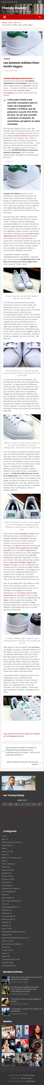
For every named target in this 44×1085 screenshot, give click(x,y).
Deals (4, 855)
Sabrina (25, 994)
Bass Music (6, 845)
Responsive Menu (40, 2)
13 (33, 811)
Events (4, 867)
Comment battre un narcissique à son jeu (26, 1000)
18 (22, 815)
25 (22, 818)
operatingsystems (9, 907)
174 (3, 836)
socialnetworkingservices (12, 932)
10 (16, 811)
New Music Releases (10, 901)
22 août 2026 (16, 982)
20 (34, 815)
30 (10, 822)
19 (28, 815)
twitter (4, 956)
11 (22, 811)
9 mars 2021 (8, 71)
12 (28, 811)
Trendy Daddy (14, 7)
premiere (5, 910)
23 (10, 818)
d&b (3, 848)
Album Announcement (11, 842)
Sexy (4, 929)
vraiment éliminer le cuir (23, 136)
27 (34, 818)
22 (5, 818)
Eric (15, 71)
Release (5, 922)
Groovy (5, 876)
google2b (5, 873)
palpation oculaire (27, 534)
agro (4, 839)
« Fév (4, 825)
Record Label (7, 919)
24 (16, 818)
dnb (3, 861)
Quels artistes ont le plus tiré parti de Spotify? (22, 763)
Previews (5, 913)
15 (4, 815)
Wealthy (5, 963)
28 (39, 818)
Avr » (9, 825)
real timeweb (7, 916)
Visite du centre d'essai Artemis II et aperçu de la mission (26, 978)
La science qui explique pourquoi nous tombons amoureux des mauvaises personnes (25, 989)
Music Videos (7, 898)
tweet (4, 953)
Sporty (4, 941)
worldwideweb (8, 966)
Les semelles (33, 647)
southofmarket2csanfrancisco (14, 938)
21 (39, 815)
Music (4, 895)
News (4, 904)
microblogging (7, 892)
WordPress (30, 1081)
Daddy (4, 851)
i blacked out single (10, 888)
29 (5, 822)
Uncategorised (8, 959)
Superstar (27, 86)
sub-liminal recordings (11, 944)
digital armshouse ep (10, 858)
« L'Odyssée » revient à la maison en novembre (26, 1010)
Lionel (25, 982)
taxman (5, 947)
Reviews (5, 926)
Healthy (5, 879)
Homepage (6, 885)
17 (16, 815)
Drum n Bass (7, 864)
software (5, 935)
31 (16, 822)
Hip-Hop (5, 882)
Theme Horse (25, 1078)
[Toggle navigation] (5, 17)
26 (28, 818)
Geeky (4, 870)
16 (10, 815)
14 (39, 811)
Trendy (6, 59)
